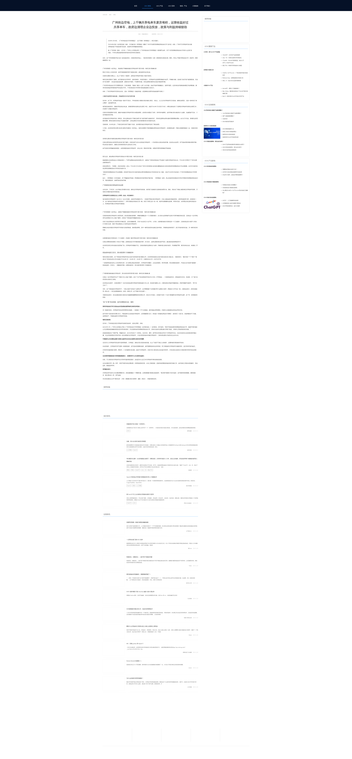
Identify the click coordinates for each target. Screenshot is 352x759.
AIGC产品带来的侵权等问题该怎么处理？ (234, 144)
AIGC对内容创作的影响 (210, 166)
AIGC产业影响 (210, 161)
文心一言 (144, 470)
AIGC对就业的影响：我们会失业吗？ (213, 141)
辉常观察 (189, 431)
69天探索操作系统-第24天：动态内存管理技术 (139, 609)
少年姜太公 (189, 531)
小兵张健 (189, 687)
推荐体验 (107, 387)
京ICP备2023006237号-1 (197, 750)
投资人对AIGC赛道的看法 (229, 131)
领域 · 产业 (183, 6)
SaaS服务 (176, 734)
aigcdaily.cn (161, 750)
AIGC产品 (159, 6)
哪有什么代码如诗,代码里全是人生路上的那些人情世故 (142, 626)
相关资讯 (107, 416)
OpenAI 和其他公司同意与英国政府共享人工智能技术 (141, 477)
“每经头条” (117, 379)
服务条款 (235, 734)
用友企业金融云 (188, 503)
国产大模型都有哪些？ (228, 116)
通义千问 (150, 470)
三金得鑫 (189, 598)
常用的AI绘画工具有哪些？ (230, 185)
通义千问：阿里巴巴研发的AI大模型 (232, 65)
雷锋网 (190, 470)
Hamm (190, 635)
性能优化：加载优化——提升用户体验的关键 (139, 557)
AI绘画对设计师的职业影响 (230, 187)
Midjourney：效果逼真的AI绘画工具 (233, 78)
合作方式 (176, 731)
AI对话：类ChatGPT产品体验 (212, 52)
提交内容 (176, 739)
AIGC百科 (171, 6)
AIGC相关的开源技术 (228, 121)
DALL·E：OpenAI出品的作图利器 (232, 80)
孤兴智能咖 (189, 485)
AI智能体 (195, 6)
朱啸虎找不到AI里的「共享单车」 (136, 424)
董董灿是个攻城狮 (187, 652)
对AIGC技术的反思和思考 (229, 150)
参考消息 (189, 450)
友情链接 (176, 736)
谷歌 (134, 485)
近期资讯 (107, 514)
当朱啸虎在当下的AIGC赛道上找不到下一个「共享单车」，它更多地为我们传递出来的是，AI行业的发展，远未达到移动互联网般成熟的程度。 (161, 427)
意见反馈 (205, 731)
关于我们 (207, 6)
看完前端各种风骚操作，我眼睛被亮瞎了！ (138, 574)
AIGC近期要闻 (210, 105)
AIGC (128, 430)
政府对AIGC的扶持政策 (210, 126)
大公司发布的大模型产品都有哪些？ (213, 110)
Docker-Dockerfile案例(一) (133, 661)
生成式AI (225, 118)
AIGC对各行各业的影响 (210, 197)
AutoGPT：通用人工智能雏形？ (231, 88)
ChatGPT (137, 470)
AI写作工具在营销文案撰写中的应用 (232, 172)
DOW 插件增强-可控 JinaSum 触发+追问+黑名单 (140, 591)
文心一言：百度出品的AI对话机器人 (232, 57)
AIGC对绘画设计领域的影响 (211, 182)
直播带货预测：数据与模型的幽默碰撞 (137, 522)
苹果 (132, 470)
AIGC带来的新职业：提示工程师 (231, 206)
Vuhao (190, 565)
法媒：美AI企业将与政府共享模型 (136, 441)
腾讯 (128, 470)
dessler (190, 668)
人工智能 (129, 450)
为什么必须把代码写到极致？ (134, 678)
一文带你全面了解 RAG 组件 (134, 539)
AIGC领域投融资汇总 (228, 129)
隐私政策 (235, 731)
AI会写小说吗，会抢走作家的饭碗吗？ (233, 174)
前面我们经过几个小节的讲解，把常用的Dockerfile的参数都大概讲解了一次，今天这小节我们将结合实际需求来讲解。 (155, 664)
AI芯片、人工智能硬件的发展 (230, 200)
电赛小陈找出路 (188, 617)
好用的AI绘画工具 (209, 70)
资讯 (114, 14)
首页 (135, 6)
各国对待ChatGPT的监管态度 (230, 137)
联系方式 (147, 734)
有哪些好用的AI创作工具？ (230, 169)
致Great (190, 548)
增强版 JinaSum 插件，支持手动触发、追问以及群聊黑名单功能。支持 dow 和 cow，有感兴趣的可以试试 (151, 595)
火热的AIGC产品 (208, 85)
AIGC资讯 (147, 6)
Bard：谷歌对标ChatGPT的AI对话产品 (233, 96)
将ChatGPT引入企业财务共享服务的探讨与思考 (140, 494)
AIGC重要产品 (210, 46)
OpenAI (135, 450)
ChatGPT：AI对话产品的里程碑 (231, 55)
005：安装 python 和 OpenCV (134, 643)
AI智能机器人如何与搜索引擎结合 (232, 203)
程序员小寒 (189, 583)
